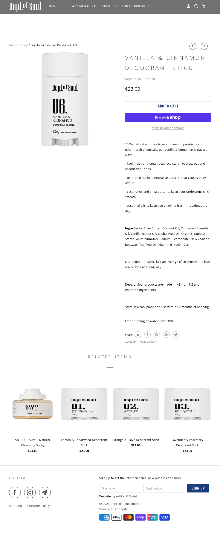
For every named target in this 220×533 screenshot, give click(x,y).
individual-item (147, 341)
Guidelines (122, 6)
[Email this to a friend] (175, 334)
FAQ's (106, 6)
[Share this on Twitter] (137, 334)
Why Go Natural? (85, 6)
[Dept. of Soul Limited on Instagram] (31, 492)
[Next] (205, 46)
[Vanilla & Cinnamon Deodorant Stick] (65, 99)
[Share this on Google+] (166, 334)
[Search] (197, 6)
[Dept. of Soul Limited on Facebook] (16, 492)
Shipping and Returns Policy (29, 506)
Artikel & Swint (126, 496)
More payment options (168, 128)
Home (53, 6)
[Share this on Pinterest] (156, 334)
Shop (65, 6)
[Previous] (193, 46)
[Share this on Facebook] (147, 334)
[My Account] (189, 6)
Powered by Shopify (113, 509)
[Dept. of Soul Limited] (26, 7)
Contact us (143, 6)
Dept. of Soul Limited (140, 79)
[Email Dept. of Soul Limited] (46, 492)
